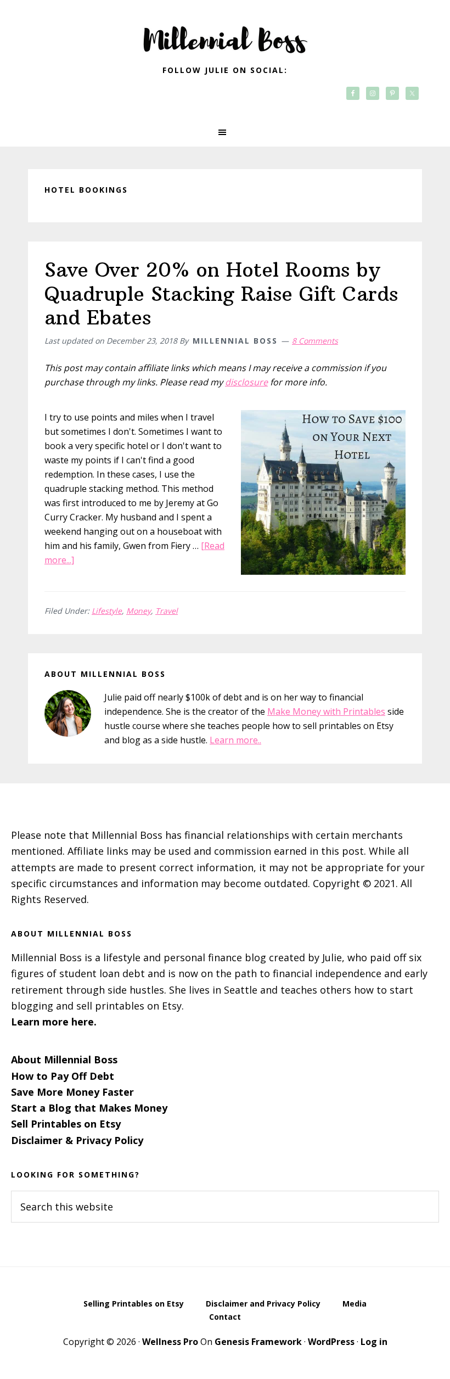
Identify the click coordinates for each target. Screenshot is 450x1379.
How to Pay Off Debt (62, 1076)
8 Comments (315, 340)
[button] (225, 132)
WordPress (331, 1342)
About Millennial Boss (64, 1059)
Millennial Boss (225, 33)
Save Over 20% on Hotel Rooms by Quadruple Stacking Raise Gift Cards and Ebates (221, 293)
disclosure (246, 382)
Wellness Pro (170, 1342)
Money (138, 611)
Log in (374, 1342)
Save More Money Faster (72, 1091)
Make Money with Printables (326, 711)
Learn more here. (54, 1021)
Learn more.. (235, 740)
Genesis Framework (258, 1342)
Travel (166, 611)
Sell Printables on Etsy (66, 1123)
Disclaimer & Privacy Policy (77, 1140)
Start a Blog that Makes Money (89, 1107)
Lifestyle (107, 611)
